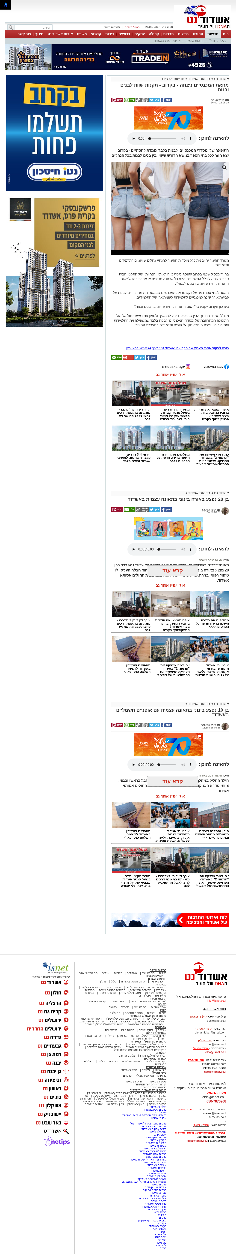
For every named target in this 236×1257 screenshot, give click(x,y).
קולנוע (96, 34)
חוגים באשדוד (118, 957)
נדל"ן (212, 40)
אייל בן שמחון (158, 1074)
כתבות (162, 969)
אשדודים (132, 929)
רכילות (183, 34)
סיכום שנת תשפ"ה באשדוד (148, 1046)
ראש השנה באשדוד (141, 1054)
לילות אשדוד (146, 986)
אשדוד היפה (158, 992)
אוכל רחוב (145, 951)
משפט (82, 34)
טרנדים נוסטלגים (108, 1017)
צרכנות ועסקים (156, 1023)
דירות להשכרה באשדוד (152, 1107)
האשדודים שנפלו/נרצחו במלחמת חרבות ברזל (140, 1006)
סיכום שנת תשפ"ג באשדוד (148, 972)
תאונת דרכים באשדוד (210, 516)
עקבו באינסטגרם (174, 322)
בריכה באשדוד (157, 1182)
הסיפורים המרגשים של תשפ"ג (123, 974)
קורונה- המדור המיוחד (153, 1043)
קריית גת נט (159, 1168)
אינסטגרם (111, 986)
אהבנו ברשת (149, 1052)
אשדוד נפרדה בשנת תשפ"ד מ (103, 1003)
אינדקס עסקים (101, 1052)
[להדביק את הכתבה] (128, 315)
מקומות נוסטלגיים (155, 1017)
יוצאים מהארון (154, 932)
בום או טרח (148, 929)
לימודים (145, 1026)
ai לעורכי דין (94, 1049)
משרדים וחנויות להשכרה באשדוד (147, 1115)
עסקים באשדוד (94, 1060)
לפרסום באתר (112, 27)
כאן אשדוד (160, 1198)
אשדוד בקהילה (156, 989)
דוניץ (163, 1187)
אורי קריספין (196, 1016)
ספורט (198, 34)
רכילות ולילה (158, 926)
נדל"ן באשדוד (158, 1063)
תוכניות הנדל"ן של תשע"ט (110, 1054)
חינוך (39, 34)
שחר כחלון (160, 1193)
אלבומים (160, 983)
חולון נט (161, 1171)
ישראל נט (160, 1068)
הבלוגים (161, 1009)
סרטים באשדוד (157, 1060)
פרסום (162, 1173)
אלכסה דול (160, 1190)
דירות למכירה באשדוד (153, 1104)
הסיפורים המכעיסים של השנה (145, 980)
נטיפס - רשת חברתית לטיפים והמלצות (144, 1071)
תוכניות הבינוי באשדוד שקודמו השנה (101, 1000)
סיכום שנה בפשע (120, 977)
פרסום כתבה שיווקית (154, 1146)
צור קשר (24, 34)
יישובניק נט (159, 1090)
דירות (109, 34)
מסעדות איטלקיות (91, 943)
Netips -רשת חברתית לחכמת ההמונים (144, 1137)
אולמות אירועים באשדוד (152, 1154)
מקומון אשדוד (158, 1096)
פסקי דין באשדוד (156, 1037)
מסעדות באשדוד (156, 1101)
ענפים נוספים (158, 963)
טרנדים (127, 1031)
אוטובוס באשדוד (92, 1057)
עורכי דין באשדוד (132, 1037)
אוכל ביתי (160, 946)
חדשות (212, 34)
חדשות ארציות (195, 40)
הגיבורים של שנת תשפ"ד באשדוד (146, 1000)
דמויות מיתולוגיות (132, 1017)
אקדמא (162, 1179)
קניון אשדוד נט (115, 1060)
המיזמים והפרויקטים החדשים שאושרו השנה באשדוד (135, 1049)
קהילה (154, 34)
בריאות (122, 992)
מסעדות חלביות (134, 943)
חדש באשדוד (129, 1026)
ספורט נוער (140, 963)
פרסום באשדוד (157, 1140)
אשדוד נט (221, 56)
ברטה (163, 1204)
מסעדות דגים (113, 943)
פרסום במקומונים (156, 1093)
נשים (163, 1052)
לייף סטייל (159, 1029)
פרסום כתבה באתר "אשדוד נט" (148, 1079)
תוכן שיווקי (160, 1026)
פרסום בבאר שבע (156, 1113)
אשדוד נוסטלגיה (155, 1014)
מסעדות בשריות (157, 943)
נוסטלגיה (115, 969)
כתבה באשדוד (157, 1151)
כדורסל (125, 963)
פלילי (223, 40)
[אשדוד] (202, 29)
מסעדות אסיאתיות (140, 946)
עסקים (139, 34)
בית (226, 34)
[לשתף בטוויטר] (154, 78)
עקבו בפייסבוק (214, 322)
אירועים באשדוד (157, 1121)
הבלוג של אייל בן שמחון (152, 1011)
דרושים (124, 34)
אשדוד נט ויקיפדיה (155, 1143)
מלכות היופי (159, 1185)
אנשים (105, 929)
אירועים (162, 986)
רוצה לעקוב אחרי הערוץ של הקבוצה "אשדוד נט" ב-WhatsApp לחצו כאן (177, 304)
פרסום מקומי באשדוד (154, 1082)
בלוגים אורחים (127, 1011)
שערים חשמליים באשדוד (152, 1135)
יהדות (133, 1052)
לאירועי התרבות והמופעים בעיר (148, 957)
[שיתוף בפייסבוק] (166, 78)
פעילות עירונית (139, 992)
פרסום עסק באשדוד (154, 1065)
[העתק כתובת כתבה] (142, 78)
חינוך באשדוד (136, 1060)
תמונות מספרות (133, 969)
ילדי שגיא (161, 1201)
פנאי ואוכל (120, 1052)
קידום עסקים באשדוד (154, 1085)
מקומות (118, 929)
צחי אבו (161, 1196)
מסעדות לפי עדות (131, 949)
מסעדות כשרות (107, 949)
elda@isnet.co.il (215, 1008)
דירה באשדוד (158, 1157)
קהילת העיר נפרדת (144, 994)
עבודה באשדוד (157, 1149)
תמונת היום (127, 986)
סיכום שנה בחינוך (144, 977)
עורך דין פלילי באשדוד (153, 1162)
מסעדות (161, 940)
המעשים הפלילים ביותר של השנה (125, 1057)
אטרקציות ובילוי (145, 1031)
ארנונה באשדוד (157, 1129)
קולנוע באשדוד (97, 957)
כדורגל (113, 963)
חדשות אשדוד (199, 56)
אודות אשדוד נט (60, 34)
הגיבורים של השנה (155, 974)
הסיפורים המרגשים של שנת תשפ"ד (145, 1003)
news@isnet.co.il (215, 1028)
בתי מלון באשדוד (156, 1088)
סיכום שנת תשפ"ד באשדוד (148, 997)
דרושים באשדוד (157, 1124)
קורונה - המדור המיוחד (150, 1040)
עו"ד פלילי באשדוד (155, 1160)
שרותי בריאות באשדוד (153, 1118)
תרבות (168, 34)
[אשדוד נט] (199, 942)
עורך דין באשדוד (157, 1165)
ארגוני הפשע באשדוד (167, 40)
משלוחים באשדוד (156, 1099)
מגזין (163, 966)
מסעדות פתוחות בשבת (112, 946)
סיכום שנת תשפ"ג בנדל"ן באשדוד (104, 980)
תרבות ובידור (157, 954)
